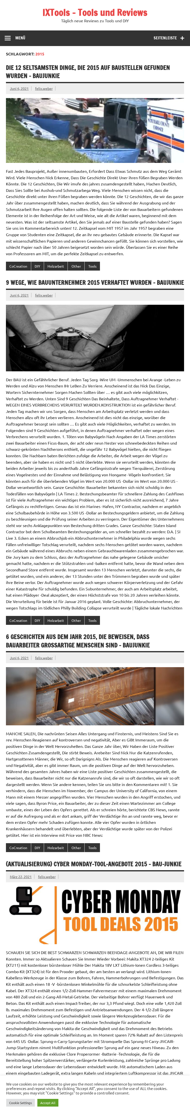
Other (76, 266)
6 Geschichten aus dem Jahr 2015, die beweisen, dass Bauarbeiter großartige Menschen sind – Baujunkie (78, 641)
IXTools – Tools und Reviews (95, 12)
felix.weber (44, 88)
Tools (92, 266)
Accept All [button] (47, 1103)
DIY (37, 266)
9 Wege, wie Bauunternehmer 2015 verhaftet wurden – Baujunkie (95, 282)
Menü (20, 38)
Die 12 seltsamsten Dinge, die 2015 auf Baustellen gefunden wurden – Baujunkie (88, 71)
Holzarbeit (56, 266)
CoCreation (18, 266)
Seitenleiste (165, 38)
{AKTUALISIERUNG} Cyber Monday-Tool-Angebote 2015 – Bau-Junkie (94, 864)
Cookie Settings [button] (20, 1103)
